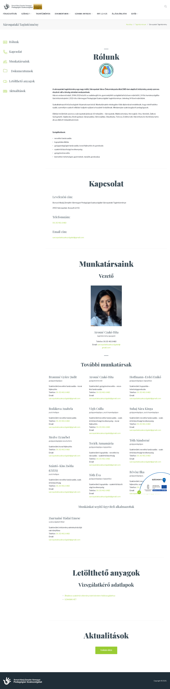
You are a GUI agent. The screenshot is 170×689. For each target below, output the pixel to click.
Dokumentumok (62, 14)
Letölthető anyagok (22, 81)
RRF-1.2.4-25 (102, 14)
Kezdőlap (129, 24)
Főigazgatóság (10, 14)
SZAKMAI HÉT (71, 599)
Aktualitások (17, 91)
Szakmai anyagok (83, 14)
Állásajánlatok (119, 14)
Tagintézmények (43, 14)
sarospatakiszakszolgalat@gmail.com (68, 237)
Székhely (25, 14)
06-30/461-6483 (59, 223)
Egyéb (134, 14)
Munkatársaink (19, 61)
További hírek (106, 650)
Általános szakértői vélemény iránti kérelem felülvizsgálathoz (90, 596)
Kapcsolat (15, 51)
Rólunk (14, 42)
